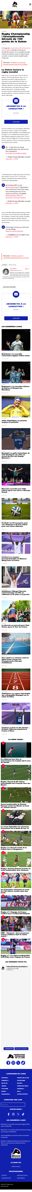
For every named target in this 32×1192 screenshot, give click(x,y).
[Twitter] (28, 269)
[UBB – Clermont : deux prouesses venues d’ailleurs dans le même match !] (16, 923)
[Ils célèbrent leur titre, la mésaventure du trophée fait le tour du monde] (16, 750)
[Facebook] (26, 269)
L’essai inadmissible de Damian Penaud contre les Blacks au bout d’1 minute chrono (15, 805)
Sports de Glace (23, 1078)
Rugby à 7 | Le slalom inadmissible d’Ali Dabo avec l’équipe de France (15, 956)
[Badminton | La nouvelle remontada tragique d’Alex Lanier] (16, 340)
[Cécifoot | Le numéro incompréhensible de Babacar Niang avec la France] (16, 543)
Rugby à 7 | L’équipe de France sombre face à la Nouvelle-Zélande (15, 913)
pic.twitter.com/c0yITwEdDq (16, 198)
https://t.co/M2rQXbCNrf (14, 231)
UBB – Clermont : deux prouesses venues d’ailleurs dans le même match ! (15, 934)
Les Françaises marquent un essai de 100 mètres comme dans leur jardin (15, 891)
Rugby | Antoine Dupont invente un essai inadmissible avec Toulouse (16, 869)
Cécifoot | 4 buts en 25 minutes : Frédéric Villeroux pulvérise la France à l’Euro (15, 729)
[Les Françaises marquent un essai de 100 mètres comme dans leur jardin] (16, 880)
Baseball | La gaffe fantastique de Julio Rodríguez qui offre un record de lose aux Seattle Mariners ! (16, 455)
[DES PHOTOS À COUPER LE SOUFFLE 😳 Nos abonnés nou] (16, 999)
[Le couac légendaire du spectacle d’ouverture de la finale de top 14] (16, 817)
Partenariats (21, 1178)
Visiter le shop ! (16, 1166)
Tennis (3, 1086)
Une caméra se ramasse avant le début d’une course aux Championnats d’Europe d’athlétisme (15, 660)
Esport (19, 1083)
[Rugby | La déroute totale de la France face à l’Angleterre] (16, 838)
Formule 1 (5, 1080)
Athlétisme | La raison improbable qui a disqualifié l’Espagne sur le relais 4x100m (16, 695)
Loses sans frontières (9, 287)
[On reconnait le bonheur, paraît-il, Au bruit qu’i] (16, 981)
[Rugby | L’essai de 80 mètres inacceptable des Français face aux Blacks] (16, 772)
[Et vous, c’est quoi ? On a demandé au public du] (16, 1018)
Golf (19, 1091)
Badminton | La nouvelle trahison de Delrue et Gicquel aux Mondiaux (15, 388)
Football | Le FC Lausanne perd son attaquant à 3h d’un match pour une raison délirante (15, 524)
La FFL (20, 270)
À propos (4, 264)
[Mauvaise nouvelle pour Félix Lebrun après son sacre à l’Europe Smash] (16, 475)
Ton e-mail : (16, 113)
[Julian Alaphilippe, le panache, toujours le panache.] (16, 406)
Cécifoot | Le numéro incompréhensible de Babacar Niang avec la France (14, 558)
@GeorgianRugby (12, 187)
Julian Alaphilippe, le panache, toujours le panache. (14, 421)
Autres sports (22, 1094)
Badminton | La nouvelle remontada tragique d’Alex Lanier (16, 355)
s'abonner (16, 122)
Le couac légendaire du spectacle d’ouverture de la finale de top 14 (15, 827)
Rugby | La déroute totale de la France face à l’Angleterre (14, 848)
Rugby (4, 31)
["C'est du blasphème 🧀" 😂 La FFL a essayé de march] (16, 1037)
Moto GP (4, 1083)
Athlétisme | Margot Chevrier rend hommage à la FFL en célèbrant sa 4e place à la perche (15, 593)
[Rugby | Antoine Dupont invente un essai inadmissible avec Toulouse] (16, 859)
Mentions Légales (22, 1175)
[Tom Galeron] (6, 271)
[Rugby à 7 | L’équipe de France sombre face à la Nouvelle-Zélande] (16, 902)
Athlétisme (4, 589)
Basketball (5, 1094)
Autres (3, 352)
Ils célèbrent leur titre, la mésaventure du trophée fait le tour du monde (16, 760)
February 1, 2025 (12, 159)
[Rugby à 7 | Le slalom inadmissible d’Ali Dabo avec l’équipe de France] (16, 946)
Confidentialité (6, 1178)
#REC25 (20, 195)
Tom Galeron (13, 268)
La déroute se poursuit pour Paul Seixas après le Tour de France (15, 626)
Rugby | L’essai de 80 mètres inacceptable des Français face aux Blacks (15, 783)
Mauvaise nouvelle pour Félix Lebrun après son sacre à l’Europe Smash (16, 490)
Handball (20, 1088)
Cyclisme (4, 418)
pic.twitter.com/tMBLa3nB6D (16, 153)
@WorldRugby (11, 195)
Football (4, 521)
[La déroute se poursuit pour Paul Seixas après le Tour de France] (16, 611)
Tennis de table (5, 486)
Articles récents (12, 264)
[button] (30, 4)
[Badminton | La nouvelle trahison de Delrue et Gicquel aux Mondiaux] (16, 372)
